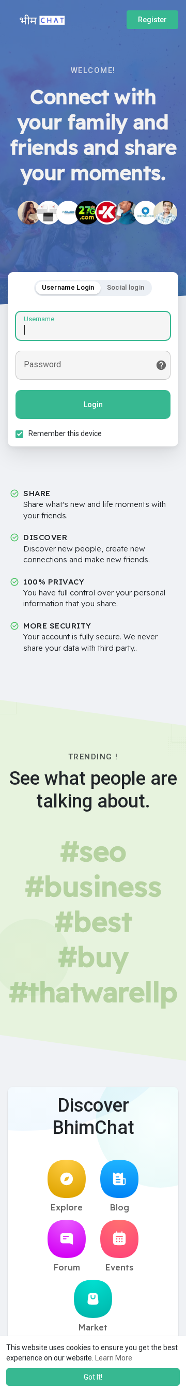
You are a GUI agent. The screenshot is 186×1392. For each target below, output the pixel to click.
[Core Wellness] (146, 212)
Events (119, 1267)
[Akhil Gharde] (165, 212)
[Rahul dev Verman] (126, 212)
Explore (67, 1207)
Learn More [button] (113, 1358)
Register (152, 20)
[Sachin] (107, 212)
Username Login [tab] (68, 287)
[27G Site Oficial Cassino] (87, 212)
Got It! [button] (93, 1377)
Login (93, 404)
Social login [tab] (126, 287)
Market (93, 1327)
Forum (67, 1267)
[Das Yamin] (29, 212)
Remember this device (65, 433)
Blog (119, 1207)
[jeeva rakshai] (68, 212)
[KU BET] (48, 212)
